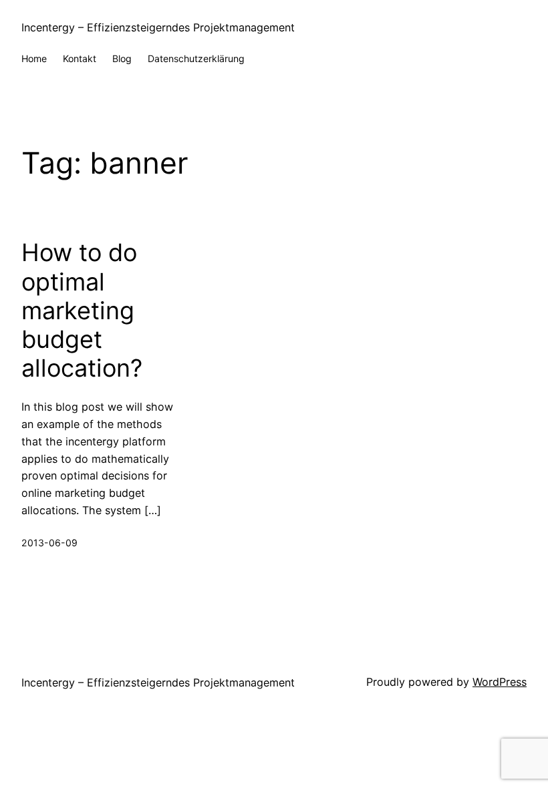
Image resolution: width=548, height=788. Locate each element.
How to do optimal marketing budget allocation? (81, 310)
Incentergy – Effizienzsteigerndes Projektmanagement (158, 27)
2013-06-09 (49, 542)
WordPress (499, 681)
